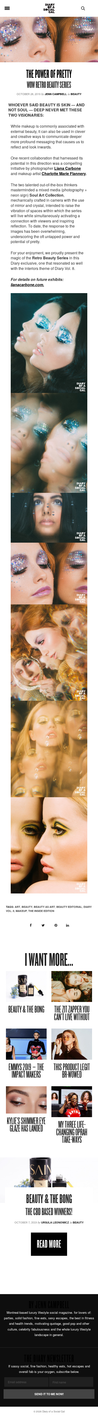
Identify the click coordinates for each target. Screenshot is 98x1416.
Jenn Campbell (56, 94)
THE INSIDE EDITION (41, 911)
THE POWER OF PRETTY (49, 75)
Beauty (76, 94)
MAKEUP (21, 911)
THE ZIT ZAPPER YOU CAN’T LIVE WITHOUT (72, 1014)
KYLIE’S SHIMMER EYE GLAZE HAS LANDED (26, 1125)
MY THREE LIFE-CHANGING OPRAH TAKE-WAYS (71, 1132)
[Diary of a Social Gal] (49, 8)
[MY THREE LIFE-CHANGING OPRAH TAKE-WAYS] (71, 1101)
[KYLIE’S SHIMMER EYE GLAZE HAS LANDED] (26, 1100)
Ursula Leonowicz (55, 1222)
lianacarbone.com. (27, 284)
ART (17, 907)
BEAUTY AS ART (44, 907)
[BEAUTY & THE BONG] (26, 986)
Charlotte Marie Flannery (64, 173)
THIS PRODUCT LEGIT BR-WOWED (72, 1071)
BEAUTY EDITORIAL (69, 907)
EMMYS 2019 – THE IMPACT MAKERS (26, 1071)
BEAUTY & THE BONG (26, 1010)
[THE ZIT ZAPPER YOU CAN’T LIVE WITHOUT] (71, 986)
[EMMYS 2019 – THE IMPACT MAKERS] (26, 1044)
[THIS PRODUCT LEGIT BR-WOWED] (71, 1044)
